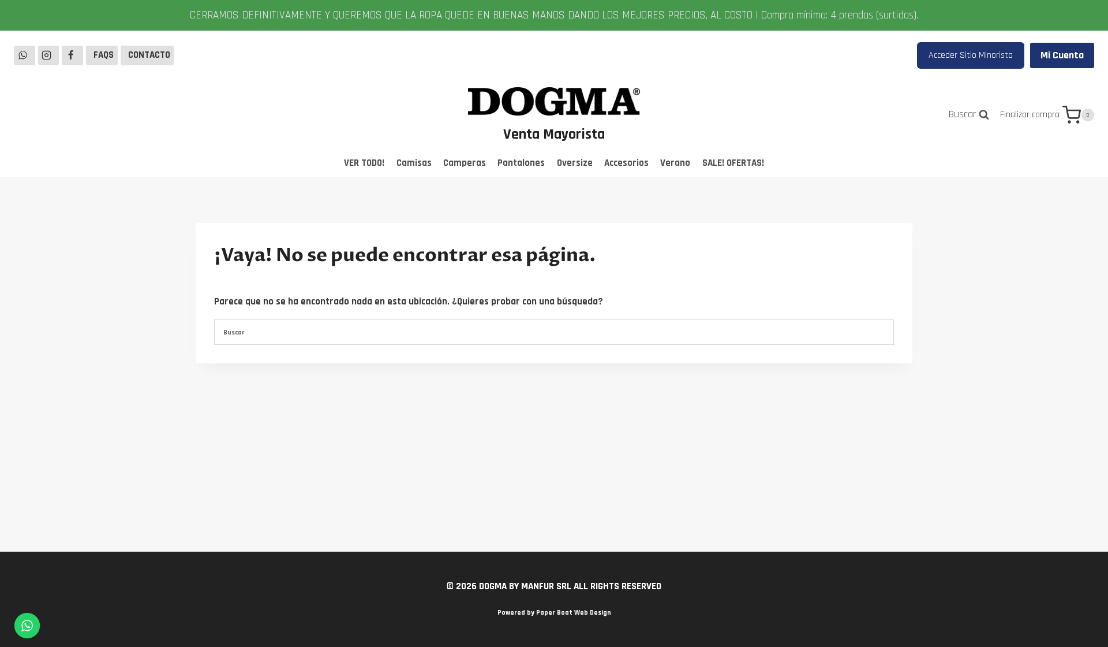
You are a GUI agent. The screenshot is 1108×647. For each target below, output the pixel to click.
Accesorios (626, 163)
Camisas (414, 163)
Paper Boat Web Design (573, 612)
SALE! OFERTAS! (733, 163)
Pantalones (521, 163)
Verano (675, 163)
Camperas (464, 163)
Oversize (575, 163)
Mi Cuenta (1062, 55)
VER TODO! (364, 163)
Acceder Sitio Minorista (971, 55)
